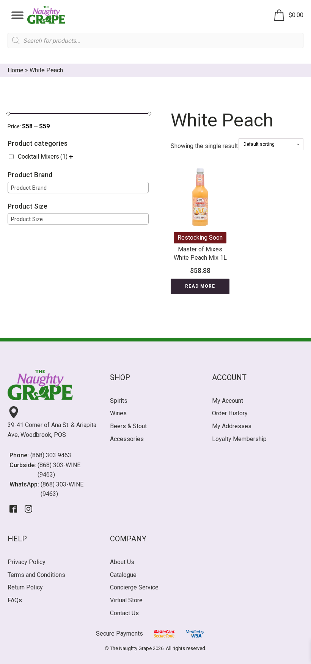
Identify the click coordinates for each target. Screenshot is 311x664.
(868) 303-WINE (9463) (59, 470)
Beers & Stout (128, 426)
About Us (122, 562)
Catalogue (123, 574)
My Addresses (231, 426)
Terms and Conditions (36, 574)
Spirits (118, 400)
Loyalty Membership (239, 439)
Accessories (127, 439)
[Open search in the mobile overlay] (155, 40)
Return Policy (25, 587)
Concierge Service (134, 587)
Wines (118, 413)
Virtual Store (126, 600)
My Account (227, 400)
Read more (200, 286)
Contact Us (124, 613)
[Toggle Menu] (17, 15)
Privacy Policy (27, 562)
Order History (230, 413)
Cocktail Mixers (43, 156)
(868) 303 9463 (50, 455)
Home (16, 70)
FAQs (15, 600)
